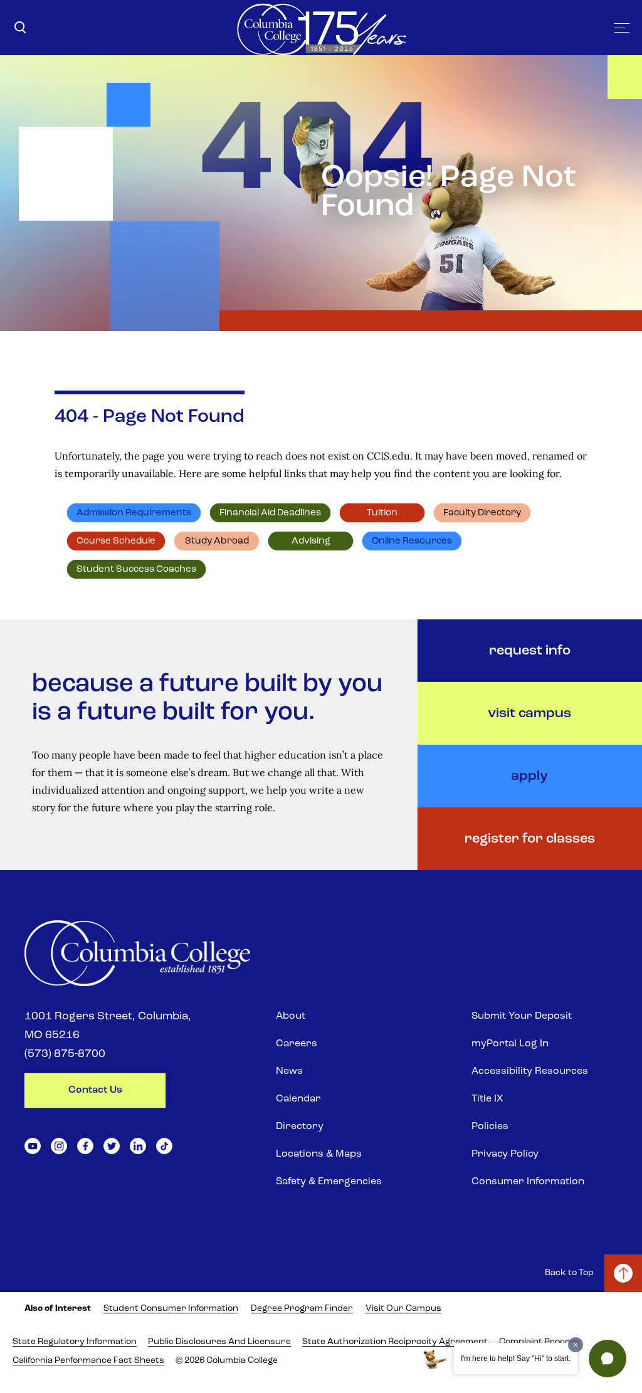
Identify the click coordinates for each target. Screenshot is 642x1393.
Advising (311, 541)
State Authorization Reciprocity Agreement (395, 1342)
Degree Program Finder (302, 1308)
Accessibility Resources (529, 1071)
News (289, 1071)
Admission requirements (133, 513)
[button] (607, 1358)
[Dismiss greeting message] (575, 1344)
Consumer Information (527, 1182)
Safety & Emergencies (329, 1182)
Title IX (487, 1099)
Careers (296, 1044)
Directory (300, 1127)
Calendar (298, 1099)
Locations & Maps (319, 1154)
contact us (95, 1090)
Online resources (412, 541)
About (290, 1016)
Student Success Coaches (136, 569)
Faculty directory (482, 513)
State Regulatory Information (75, 1342)
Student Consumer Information (170, 1308)
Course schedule (115, 541)
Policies (489, 1127)
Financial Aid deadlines (270, 513)
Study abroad (217, 541)
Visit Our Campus (403, 1308)
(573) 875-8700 (64, 1054)
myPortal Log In (510, 1044)
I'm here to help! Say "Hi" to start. (516, 1358)
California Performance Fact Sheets (88, 1360)
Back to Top (569, 1273)
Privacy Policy (505, 1154)
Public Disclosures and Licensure (219, 1342)
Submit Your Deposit (521, 1016)
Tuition (382, 513)
